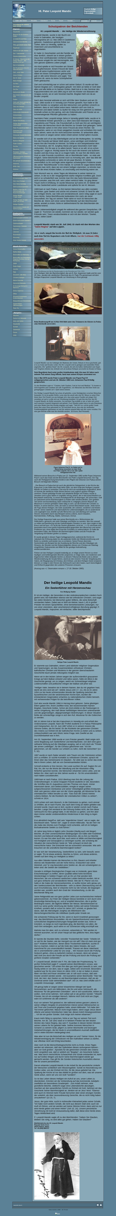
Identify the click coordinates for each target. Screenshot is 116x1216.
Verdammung (17, 115)
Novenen (16, 229)
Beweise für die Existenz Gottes (20, 35)
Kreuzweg (16, 237)
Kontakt (15, 327)
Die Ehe (15, 89)
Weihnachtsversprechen (20, 187)
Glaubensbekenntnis (19, 56)
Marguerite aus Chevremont (21, 301)
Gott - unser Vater (18, 72)
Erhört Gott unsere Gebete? (21, 220)
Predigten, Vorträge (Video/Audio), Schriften (20, 152)
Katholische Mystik (19, 92)
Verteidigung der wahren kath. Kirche (21, 25)
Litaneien (16, 232)
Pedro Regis (17, 266)
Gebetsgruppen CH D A (20, 218)
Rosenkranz (17, 234)
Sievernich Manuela (19, 283)
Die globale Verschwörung (21, 161)
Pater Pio (16, 308)
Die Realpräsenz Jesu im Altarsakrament (21, 68)
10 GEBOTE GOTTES (19, 39)
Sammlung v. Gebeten (20, 226)
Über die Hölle (17, 109)
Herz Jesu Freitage (19, 181)
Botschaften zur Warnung (21, 255)
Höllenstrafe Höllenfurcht (20, 112)
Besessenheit (17, 118)
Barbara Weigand (18, 141)
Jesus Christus (17, 75)
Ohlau (15, 294)
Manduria (16, 149)
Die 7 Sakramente (18, 53)
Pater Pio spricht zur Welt (21, 128)
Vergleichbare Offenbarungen (17, 304)
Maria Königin (17, 81)
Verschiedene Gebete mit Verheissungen (21, 208)
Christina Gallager (18, 277)
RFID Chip (16, 166)
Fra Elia (15, 146)
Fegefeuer (16, 48)
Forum (15, 332)
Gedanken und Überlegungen (17, 131)
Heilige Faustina (18, 204)
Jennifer (15, 269)
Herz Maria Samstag (19, 184)
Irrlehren (15, 169)
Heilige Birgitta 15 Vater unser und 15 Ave (20, 200)
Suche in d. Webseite (19, 318)
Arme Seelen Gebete (19, 240)
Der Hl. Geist (17, 78)
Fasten (15, 99)
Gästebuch (16, 329)
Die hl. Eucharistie (18, 65)
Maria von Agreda (18, 138)
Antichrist (16, 163)
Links (15, 335)
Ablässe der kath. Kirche (20, 51)
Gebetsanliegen (18, 223)
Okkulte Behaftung (18, 121)
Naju (14, 272)
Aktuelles (16, 315)
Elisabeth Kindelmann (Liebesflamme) (20, 297)
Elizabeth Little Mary (19, 275)
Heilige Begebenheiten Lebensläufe (20, 124)
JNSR (15, 263)
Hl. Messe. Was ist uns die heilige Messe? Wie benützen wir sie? (21, 60)
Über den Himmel (18, 106)
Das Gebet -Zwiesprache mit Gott (22, 95)
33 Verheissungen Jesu (20, 178)
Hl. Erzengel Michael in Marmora (20, 286)
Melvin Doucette (18, 280)
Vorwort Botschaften (19, 249)
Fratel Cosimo (17, 143)
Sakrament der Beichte (20, 42)
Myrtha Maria (17, 252)
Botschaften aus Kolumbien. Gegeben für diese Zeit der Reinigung (21, 259)
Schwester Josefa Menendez (22, 135)
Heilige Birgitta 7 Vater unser (17, 196)
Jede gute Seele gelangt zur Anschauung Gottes (21, 103)
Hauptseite (16, 32)
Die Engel (16, 86)
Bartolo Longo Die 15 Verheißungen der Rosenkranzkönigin (19, 191)
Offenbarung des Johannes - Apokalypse (22, 157)
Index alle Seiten (18, 321)
